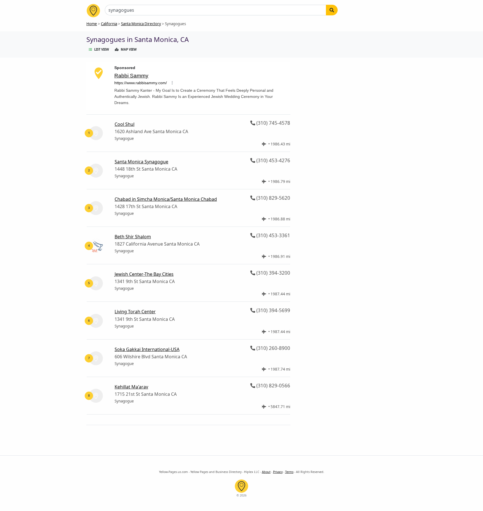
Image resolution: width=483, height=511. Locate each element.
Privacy (278, 472)
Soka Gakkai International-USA (147, 349)
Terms (289, 472)
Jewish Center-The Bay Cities (144, 274)
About (266, 472)
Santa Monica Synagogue (141, 162)
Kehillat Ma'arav (131, 387)
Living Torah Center (135, 312)
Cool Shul (124, 124)
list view (101, 49)
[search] (332, 10)
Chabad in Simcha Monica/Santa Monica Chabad (166, 199)
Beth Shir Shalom (133, 237)
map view (129, 49)
